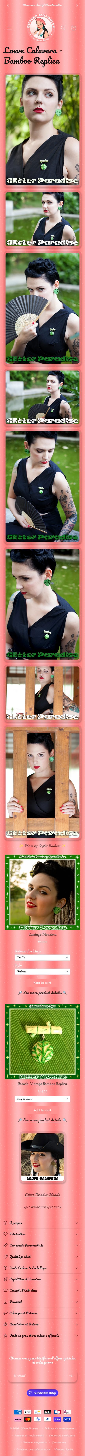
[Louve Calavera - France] (42, 1183)
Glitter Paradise (29, 1428)
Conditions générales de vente (33, 1449)
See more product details (42, 992)
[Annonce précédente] (8, 5)
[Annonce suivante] (77, 5)
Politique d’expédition (35, 1442)
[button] (9, 28)
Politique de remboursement (60, 1428)
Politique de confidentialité (29, 1435)
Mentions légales (63, 1449)
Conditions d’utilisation (62, 1435)
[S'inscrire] (70, 1375)
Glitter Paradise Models (42, 1194)
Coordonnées (59, 1442)
